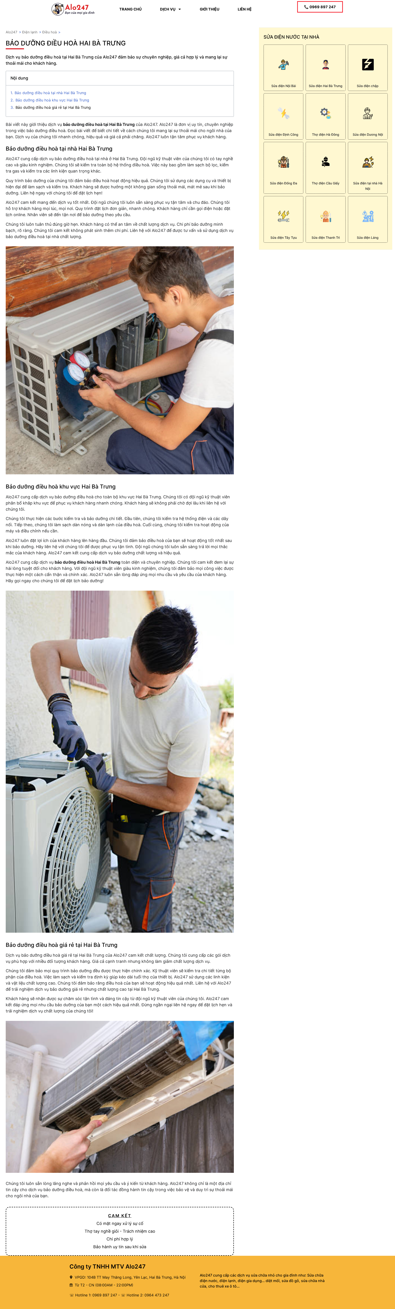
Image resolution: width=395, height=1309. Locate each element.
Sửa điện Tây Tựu (283, 237)
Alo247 (11, 32)
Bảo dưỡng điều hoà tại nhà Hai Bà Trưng (50, 92)
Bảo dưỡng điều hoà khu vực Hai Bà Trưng (52, 100)
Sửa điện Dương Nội (368, 134)
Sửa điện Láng (368, 237)
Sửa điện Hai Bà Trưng (325, 86)
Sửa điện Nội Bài (283, 86)
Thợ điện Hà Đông (325, 134)
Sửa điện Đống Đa (283, 183)
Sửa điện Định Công (283, 134)
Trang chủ (130, 9)
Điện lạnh (29, 32)
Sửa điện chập (368, 86)
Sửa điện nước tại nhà (291, 37)
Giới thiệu (209, 9)
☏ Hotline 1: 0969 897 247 (93, 1295)
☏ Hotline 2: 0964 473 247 (145, 1295)
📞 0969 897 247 (320, 7)
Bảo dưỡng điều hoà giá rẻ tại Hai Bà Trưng (53, 107)
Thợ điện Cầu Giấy (325, 183)
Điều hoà (49, 32)
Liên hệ (245, 9)
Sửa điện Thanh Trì (326, 237)
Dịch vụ (168, 9)
